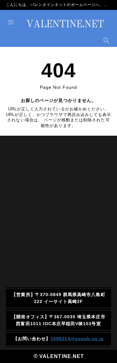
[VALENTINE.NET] (65, 24)
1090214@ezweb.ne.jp (77, 338)
